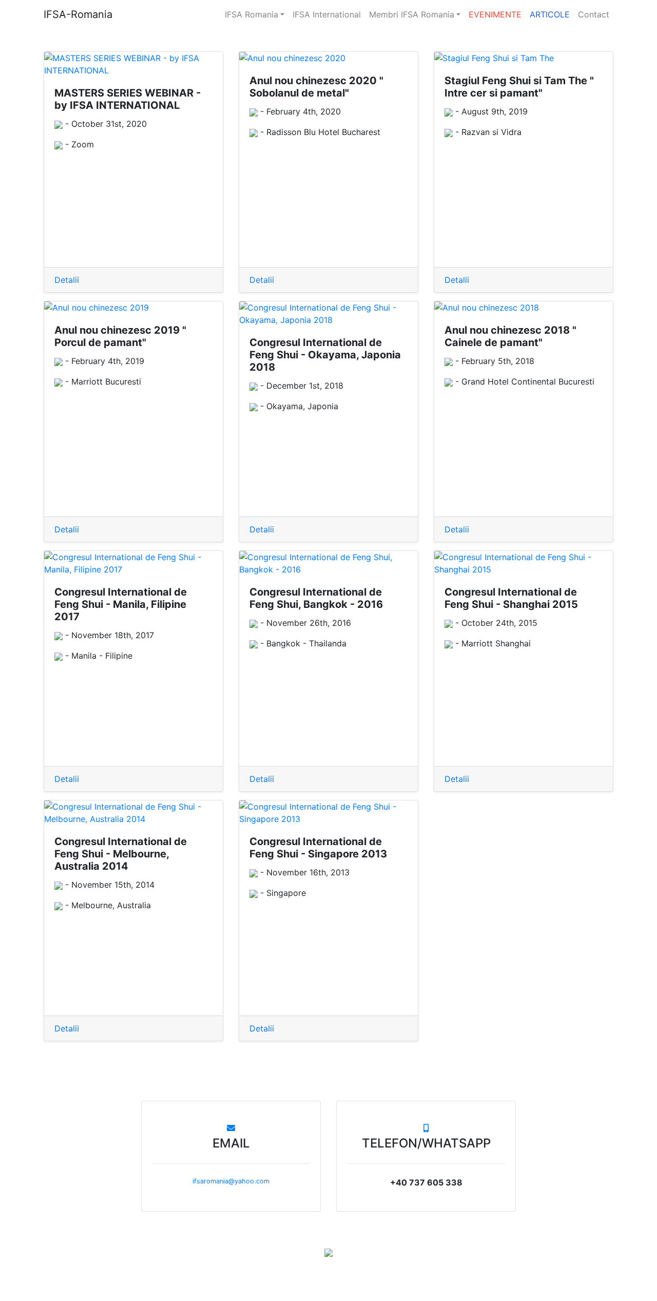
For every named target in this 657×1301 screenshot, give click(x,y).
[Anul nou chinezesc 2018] (523, 307)
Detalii (66, 280)
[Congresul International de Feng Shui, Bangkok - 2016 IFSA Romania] (328, 563)
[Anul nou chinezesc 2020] (328, 58)
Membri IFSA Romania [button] (411, 14)
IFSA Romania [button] (251, 14)
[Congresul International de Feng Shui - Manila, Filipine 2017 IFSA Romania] (133, 563)
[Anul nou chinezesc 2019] (133, 307)
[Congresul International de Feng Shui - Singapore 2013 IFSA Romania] (328, 812)
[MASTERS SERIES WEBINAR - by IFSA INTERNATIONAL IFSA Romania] (133, 64)
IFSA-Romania (78, 14)
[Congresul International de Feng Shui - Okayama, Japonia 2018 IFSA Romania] (328, 313)
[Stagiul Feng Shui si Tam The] (523, 58)
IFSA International (327, 14)
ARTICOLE (550, 14)
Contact (593, 14)
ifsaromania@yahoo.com (230, 1181)
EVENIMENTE (495, 14)
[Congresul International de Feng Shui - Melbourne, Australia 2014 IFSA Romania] (133, 812)
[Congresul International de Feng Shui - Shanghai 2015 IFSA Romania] (523, 563)
